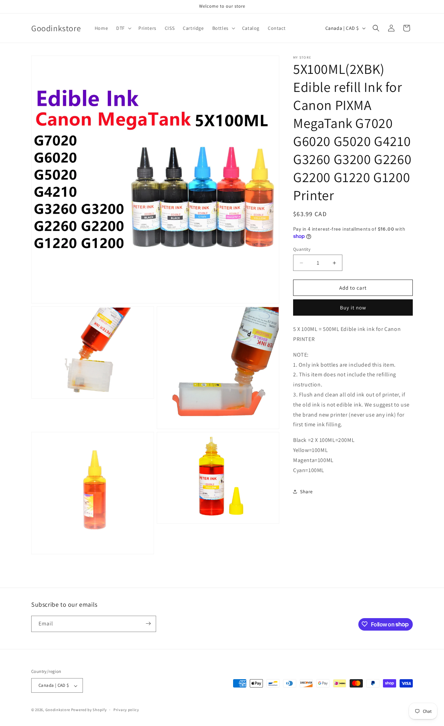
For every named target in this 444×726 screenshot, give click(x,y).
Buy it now (353, 307)
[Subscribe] (148, 623)
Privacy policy (126, 710)
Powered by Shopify (89, 710)
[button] (123, 28)
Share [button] (306, 491)
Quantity (301, 249)
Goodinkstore (57, 710)
